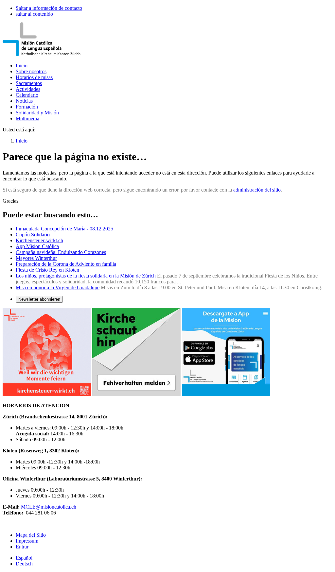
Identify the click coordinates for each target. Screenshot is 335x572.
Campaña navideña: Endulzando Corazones (61, 252)
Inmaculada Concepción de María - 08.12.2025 (64, 228)
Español (24, 558)
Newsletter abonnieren (39, 299)
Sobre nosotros (31, 71)
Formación (27, 106)
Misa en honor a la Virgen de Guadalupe (57, 287)
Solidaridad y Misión (37, 112)
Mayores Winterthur (36, 258)
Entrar (22, 546)
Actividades (28, 89)
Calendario (27, 95)
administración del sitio (257, 190)
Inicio (21, 65)
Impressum (27, 541)
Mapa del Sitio (31, 535)
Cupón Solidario (33, 234)
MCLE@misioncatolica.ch (48, 507)
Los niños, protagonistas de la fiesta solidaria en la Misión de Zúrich (86, 275)
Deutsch (24, 563)
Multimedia (27, 118)
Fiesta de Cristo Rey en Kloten (47, 270)
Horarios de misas (34, 77)
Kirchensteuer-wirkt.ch (39, 240)
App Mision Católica (37, 246)
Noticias (24, 101)
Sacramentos (29, 83)
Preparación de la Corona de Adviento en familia (66, 264)
